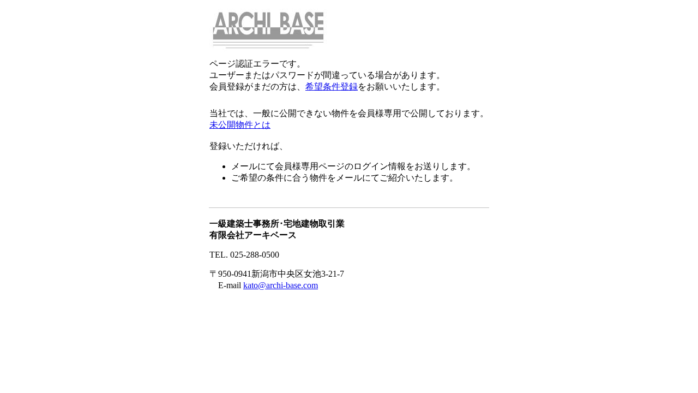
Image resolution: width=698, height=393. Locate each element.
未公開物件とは (239, 124)
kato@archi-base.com (280, 285)
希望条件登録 (331, 86)
